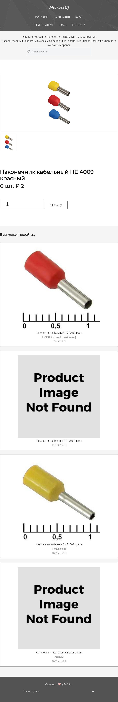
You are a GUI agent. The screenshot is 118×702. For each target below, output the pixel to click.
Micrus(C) (59, 7)
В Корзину (56, 205)
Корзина (78, 24)
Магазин (41, 16)
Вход (62, 24)
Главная (26, 36)
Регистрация (43, 24)
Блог (79, 16)
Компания (62, 16)
